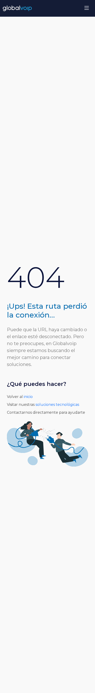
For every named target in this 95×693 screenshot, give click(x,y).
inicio (28, 396)
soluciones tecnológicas (57, 404)
